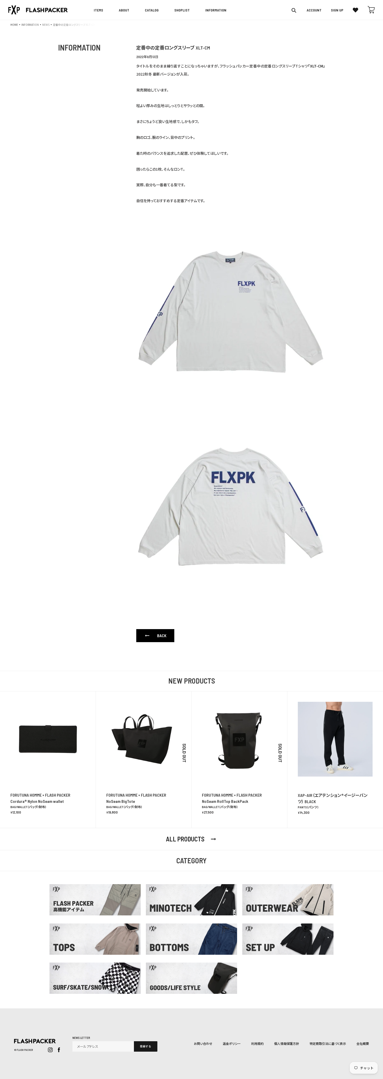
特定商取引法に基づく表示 (328, 1043)
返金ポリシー (232, 1043)
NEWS (46, 25)
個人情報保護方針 (286, 1043)
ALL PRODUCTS (191, 839)
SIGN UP (337, 10)
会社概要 (362, 1043)
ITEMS (98, 10)
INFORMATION (30, 25)
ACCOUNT (314, 10)
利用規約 (257, 1043)
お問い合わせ (203, 1043)
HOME (14, 25)
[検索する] (294, 10)
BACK (155, 635)
